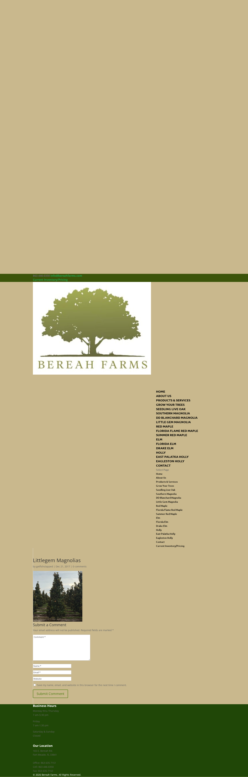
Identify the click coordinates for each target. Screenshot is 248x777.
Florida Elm (166, 444)
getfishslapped (44, 566)
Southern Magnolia (173, 413)
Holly (161, 452)
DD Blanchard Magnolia (177, 417)
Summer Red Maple (171, 435)
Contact (163, 465)
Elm (159, 439)
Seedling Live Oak (171, 409)
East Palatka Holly (172, 457)
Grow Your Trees (170, 404)
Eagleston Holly (170, 461)
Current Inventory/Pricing (50, 280)
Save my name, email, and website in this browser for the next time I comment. (82, 685)
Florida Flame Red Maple (177, 431)
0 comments (80, 566)
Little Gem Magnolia (173, 422)
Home (159, 473)
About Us (161, 477)
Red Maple (164, 426)
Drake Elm (164, 448)
